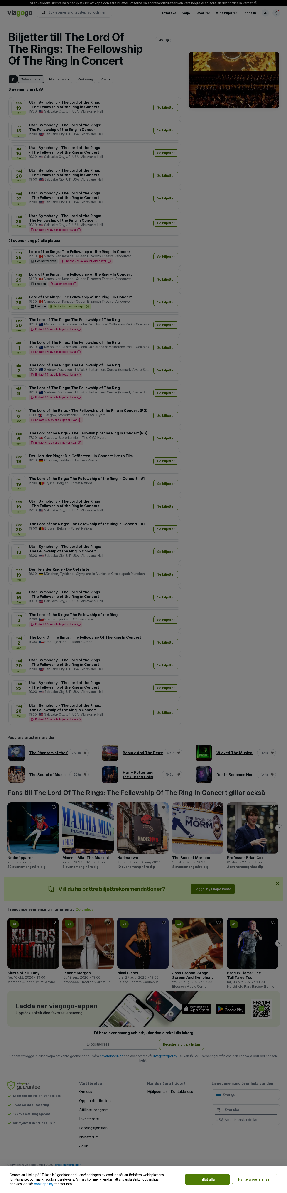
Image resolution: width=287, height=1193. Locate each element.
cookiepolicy (44, 1184)
